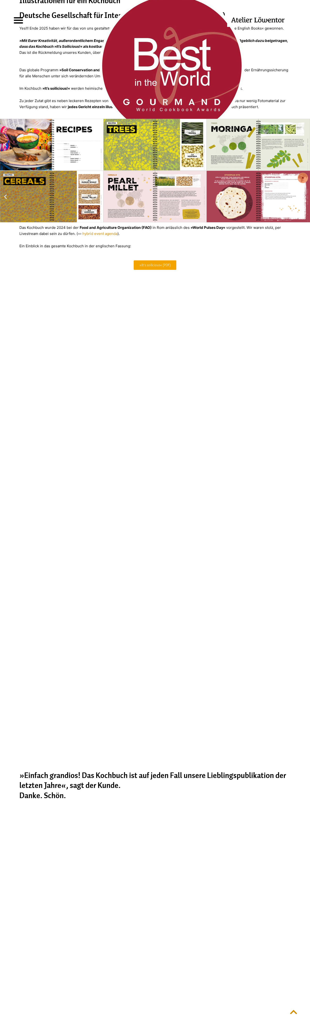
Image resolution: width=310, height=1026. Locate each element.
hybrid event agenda (99, 233)
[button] (18, 20)
